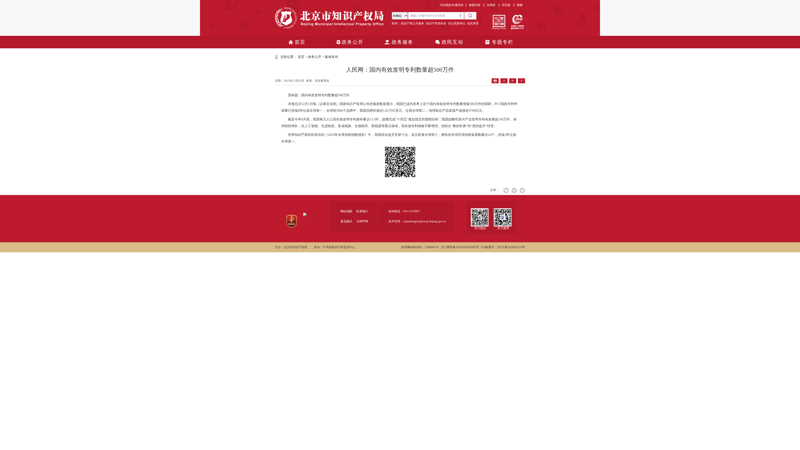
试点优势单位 (456, 23)
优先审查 (473, 23)
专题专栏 (502, 42)
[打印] (495, 80)
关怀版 (506, 5)
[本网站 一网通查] (435, 16)
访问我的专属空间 (451, 5)
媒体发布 (331, 57)
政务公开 (352, 42)
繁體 (519, 5)
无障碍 (491, 5)
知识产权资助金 (436, 23)
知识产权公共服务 (412, 23)
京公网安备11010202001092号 (460, 247)
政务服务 (402, 42)
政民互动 (452, 42)
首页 (300, 42)
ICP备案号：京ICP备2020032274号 (503, 247)
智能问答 (474, 5)
